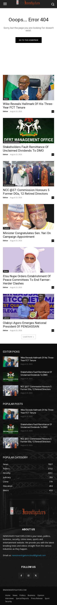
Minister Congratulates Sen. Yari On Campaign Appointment (27, 234)
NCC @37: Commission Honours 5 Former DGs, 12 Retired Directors (26, 191)
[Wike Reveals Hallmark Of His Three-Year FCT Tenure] (28, 87)
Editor (5, 111)
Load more (27, 336)
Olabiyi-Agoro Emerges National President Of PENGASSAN (24, 324)
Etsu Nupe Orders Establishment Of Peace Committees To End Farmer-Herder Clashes (27, 279)
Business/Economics (11, 142)
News (6, 99)
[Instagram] (28, 575)
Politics (6, 228)
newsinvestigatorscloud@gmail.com (29, 555)
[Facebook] (21, 575)
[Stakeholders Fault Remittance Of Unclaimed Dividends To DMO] (28, 130)
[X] (36, 575)
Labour (6, 318)
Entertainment (9, 185)
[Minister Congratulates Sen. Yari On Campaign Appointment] (28, 216)
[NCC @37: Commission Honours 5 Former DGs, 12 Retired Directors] (28, 173)
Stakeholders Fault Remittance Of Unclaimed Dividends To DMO (26, 148)
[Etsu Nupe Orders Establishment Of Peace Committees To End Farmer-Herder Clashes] (28, 260)
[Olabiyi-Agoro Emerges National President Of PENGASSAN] (28, 306)
